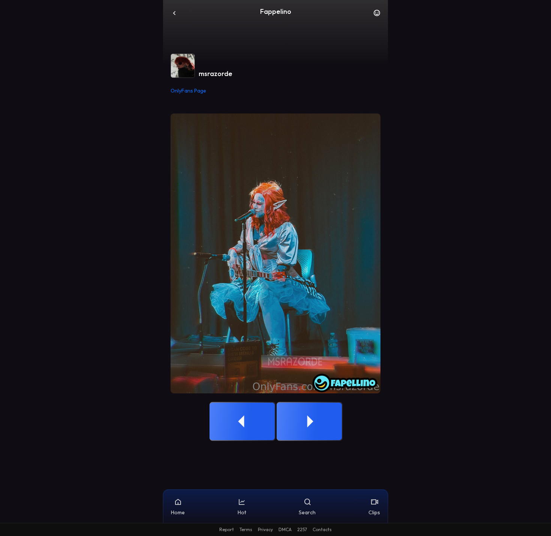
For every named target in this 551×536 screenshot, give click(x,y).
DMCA (285, 529)
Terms (246, 529)
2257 (302, 529)
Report (226, 529)
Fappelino (275, 11)
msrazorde (215, 73)
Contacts (322, 529)
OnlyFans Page (188, 90)
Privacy (265, 529)
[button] (376, 15)
